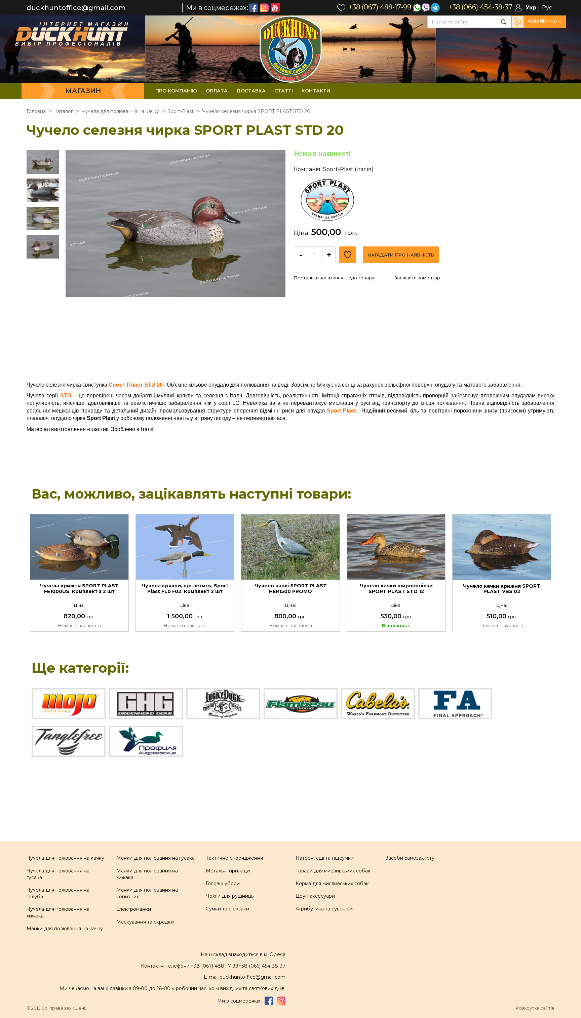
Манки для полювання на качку (65, 929)
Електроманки (133, 909)
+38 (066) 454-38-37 (261, 966)
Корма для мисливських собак (332, 883)
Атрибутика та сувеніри (324, 909)
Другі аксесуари (315, 896)
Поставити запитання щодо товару (334, 277)
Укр (531, 7)
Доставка (251, 91)
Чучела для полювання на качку (65, 858)
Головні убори (223, 883)
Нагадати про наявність (400, 255)
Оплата (217, 91)
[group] (175, 260)
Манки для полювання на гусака (155, 858)
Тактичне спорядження (234, 858)
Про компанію (176, 91)
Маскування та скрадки (145, 922)
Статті (283, 91)
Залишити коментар (417, 277)
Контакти (316, 91)
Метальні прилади (228, 871)
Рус (547, 7)
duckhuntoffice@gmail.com (76, 8)
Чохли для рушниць (230, 896)
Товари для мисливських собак (333, 871)
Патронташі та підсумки (325, 858)
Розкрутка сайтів (535, 1008)
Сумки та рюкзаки (227, 909)
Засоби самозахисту (409, 858)
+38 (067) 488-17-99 (214, 966)
